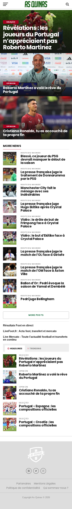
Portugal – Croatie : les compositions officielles (38, 423)
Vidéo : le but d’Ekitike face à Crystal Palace (43, 237)
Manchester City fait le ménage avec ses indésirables (38, 191)
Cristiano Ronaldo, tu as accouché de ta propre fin (39, 392)
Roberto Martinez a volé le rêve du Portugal (43, 376)
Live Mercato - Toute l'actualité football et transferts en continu (35, 338)
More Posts (36, 315)
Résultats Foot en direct (18, 325)
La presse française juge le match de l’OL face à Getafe (42, 253)
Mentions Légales (45, 483)
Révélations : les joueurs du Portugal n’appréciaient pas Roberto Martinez (41, 361)
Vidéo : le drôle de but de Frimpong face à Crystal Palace (39, 223)
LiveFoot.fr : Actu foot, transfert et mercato (30, 331)
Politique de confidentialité (23, 488)
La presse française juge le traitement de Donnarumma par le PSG (43, 175)
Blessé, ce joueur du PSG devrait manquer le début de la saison (43, 160)
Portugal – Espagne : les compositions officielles (38, 408)
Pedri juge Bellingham (37, 299)
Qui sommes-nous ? (55, 488)
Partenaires (23, 483)
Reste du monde (31, 152)
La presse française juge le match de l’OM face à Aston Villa (42, 271)
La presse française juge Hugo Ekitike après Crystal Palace (41, 207)
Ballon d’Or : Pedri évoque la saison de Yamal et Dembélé (43, 285)
